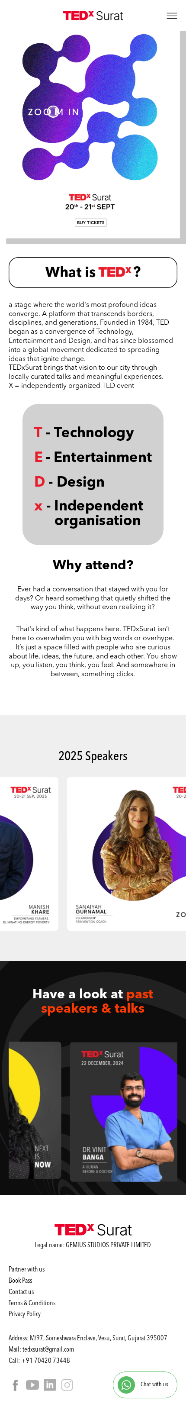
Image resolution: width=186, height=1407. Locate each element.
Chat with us (153, 1384)
